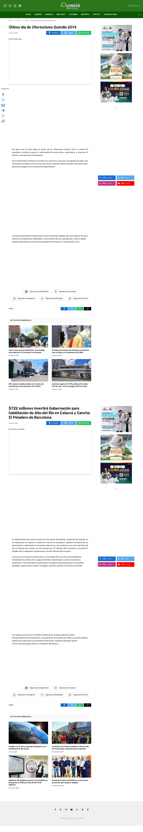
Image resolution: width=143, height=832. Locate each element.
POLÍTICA (96, 14)
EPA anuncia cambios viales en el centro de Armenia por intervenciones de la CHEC (26, 385)
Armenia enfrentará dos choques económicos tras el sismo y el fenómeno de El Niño (70, 351)
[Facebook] (3, 94)
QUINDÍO (38, 14)
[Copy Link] (3, 121)
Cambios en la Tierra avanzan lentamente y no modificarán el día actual (27, 748)
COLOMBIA (73, 14)
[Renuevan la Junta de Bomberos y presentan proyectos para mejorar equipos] (71, 766)
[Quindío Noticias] (71, 5)
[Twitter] (3, 100)
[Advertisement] (50, 116)
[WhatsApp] (3, 116)
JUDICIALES (60, 14)
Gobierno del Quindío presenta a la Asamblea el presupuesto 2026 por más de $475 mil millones (28, 782)
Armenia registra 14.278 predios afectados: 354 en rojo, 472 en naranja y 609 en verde (70, 385)
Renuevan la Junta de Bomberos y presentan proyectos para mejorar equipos (70, 781)
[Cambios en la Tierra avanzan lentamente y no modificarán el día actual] (28, 733)
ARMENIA (49, 14)
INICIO (28, 14)
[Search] (139, 14)
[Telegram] (3, 110)
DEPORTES (85, 14)
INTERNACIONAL (110, 14)
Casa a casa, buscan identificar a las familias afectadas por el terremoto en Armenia (27, 351)
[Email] (3, 105)
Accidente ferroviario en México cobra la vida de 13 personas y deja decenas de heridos (70, 748)
